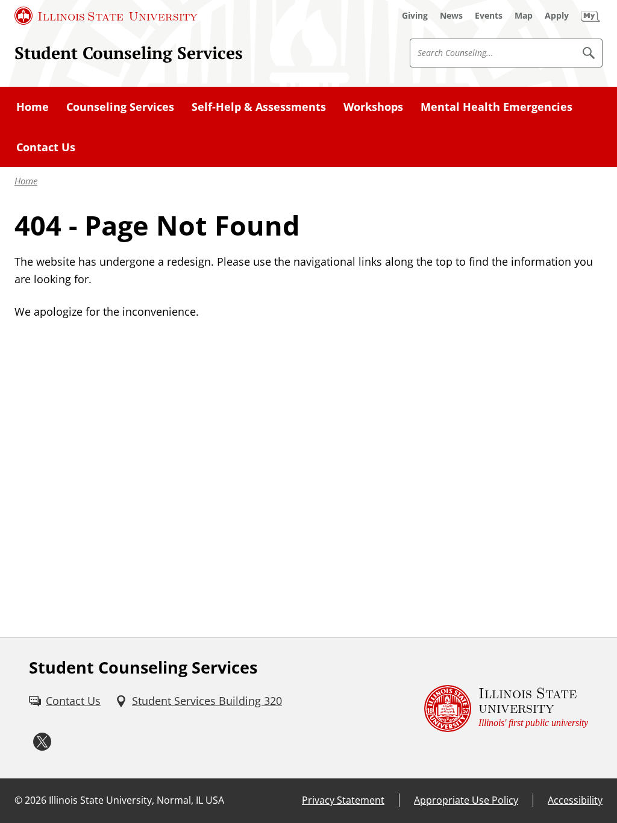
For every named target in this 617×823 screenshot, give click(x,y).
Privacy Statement (343, 800)
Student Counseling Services (128, 52)
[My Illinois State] (590, 15)
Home (25, 181)
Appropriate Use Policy (466, 800)
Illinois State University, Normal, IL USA (136, 800)
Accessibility (575, 800)
